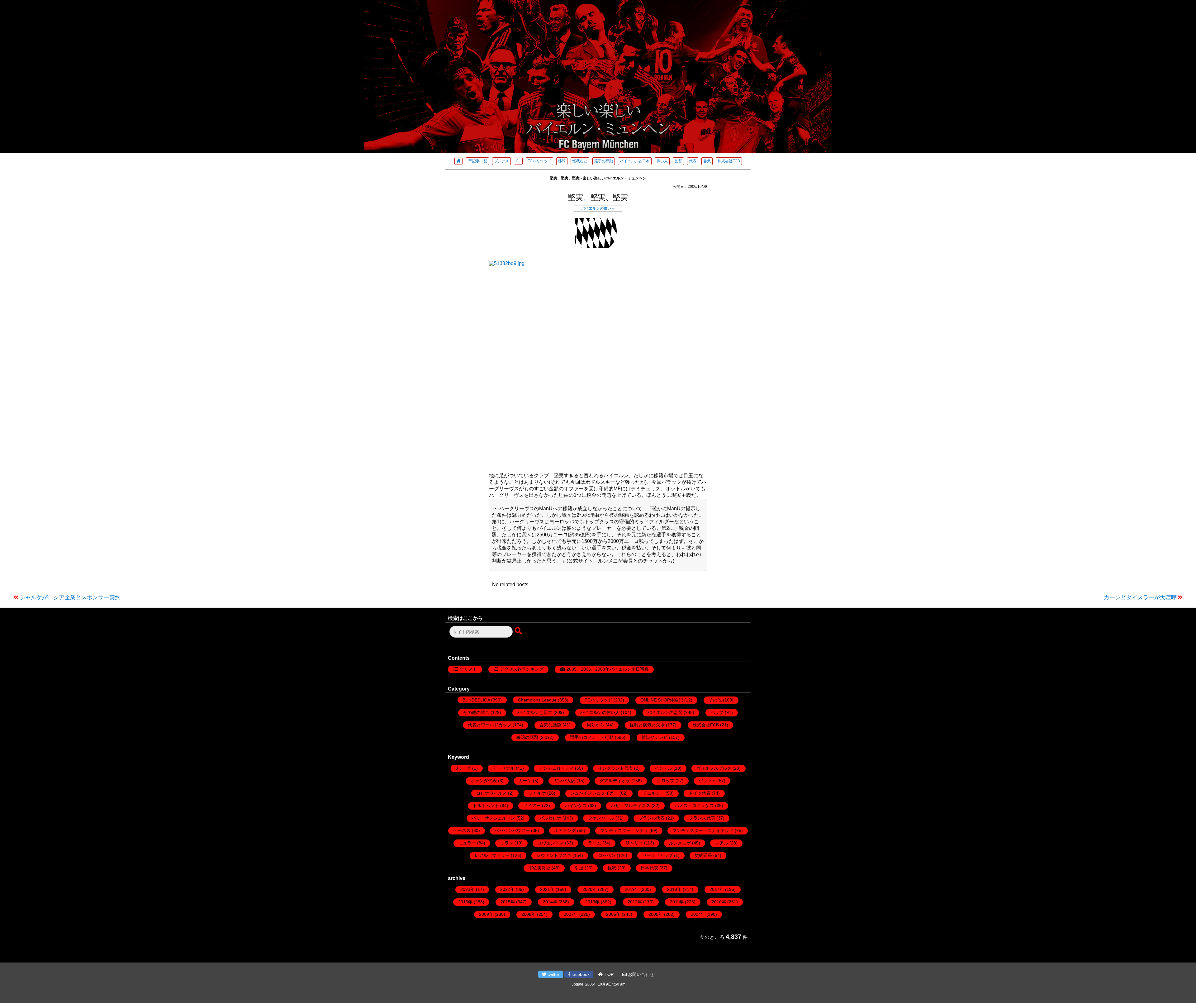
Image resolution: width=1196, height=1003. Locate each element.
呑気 (707, 161)
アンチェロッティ (556, 768)
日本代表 (649, 867)
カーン (525, 780)
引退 (579, 867)
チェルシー (653, 793)
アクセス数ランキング (521, 669)
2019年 (632, 889)
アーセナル (504, 768)
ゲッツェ (707, 780)
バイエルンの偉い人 (598, 208)
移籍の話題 (527, 737)
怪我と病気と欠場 (647, 724)
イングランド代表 (615, 768)
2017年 (717, 889)
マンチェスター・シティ (624, 830)
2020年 (589, 889)
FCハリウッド (539, 161)
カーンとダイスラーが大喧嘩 (1140, 597)
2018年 (674, 889)
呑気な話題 (550, 724)
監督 (678, 161)
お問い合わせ (640, 974)
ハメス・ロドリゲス (694, 805)
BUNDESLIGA (476, 699)
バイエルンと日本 (635, 161)
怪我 (612, 867)
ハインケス (576, 805)
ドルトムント (486, 805)
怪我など (579, 161)
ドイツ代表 (699, 793)
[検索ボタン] (519, 631)
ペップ (717, 712)
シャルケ (537, 793)
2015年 (508, 901)
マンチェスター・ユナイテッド (702, 830)
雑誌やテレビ (655, 737)
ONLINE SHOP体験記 (661, 699)
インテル (663, 768)
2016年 (465, 901)
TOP (608, 974)
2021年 (547, 889)
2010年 (719, 901)
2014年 (550, 901)
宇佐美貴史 (539, 867)
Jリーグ (463, 768)
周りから (595, 724)
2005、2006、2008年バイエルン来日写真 (608, 669)
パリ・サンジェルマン (493, 817)
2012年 (635, 901)
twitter (552, 974)
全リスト (468, 669)
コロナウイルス (491, 793)
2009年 (486, 914)
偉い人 (662, 161)
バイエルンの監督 (665, 712)
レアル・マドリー (492, 855)
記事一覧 (479, 161)
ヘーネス (462, 830)
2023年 (467, 889)
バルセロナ (550, 817)
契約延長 (703, 855)
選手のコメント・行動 (592, 737)
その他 (715, 699)
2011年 (677, 901)
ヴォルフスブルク (713, 768)
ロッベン (606, 855)
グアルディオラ (615, 780)
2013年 (592, 901)
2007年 (571, 914)
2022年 (507, 889)
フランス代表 (702, 817)
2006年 (613, 914)
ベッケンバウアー (512, 830)
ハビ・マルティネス (630, 805)
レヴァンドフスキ (553, 855)
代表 (692, 161)
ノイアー (532, 805)
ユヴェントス (551, 842)
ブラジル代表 (651, 817)
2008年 (528, 914)
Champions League (537, 699)
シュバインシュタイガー (594, 793)
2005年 (655, 914)
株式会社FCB (729, 161)
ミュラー (467, 842)
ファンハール (601, 817)
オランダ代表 (484, 780)
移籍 (562, 161)
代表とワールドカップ (489, 724)
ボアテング (565, 830)
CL (518, 161)
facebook (580, 974)
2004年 (698, 914)
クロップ (665, 780)
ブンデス (501, 161)
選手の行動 (603, 161)
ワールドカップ (657, 855)
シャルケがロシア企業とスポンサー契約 (70, 597)
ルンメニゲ (680, 842)
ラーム (594, 842)
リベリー (634, 842)
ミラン (506, 842)
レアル (721, 842)
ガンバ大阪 (564, 780)
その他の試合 (476, 712)
